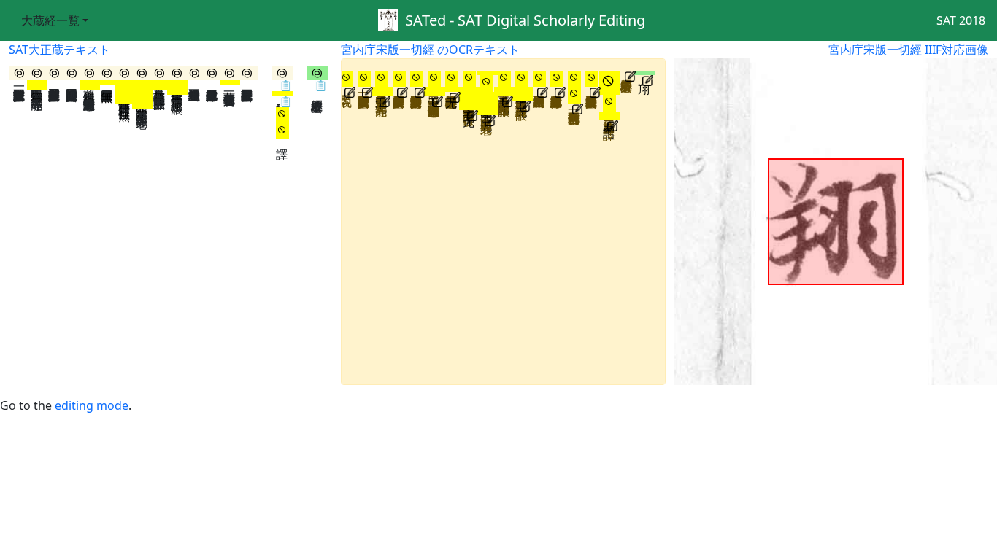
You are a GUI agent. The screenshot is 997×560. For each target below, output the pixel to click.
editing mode (91, 405)
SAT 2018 (960, 20)
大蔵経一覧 (50, 20)
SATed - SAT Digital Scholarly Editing (521, 20)
